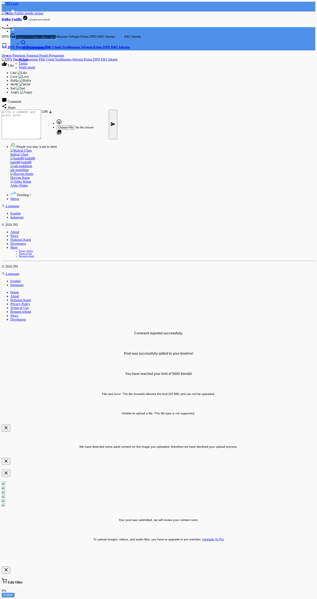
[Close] (6, 428)
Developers (18, 243)
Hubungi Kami (20, 240)
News (14, 236)
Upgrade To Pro (213, 539)
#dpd (119, 36)
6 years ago (19, 28)
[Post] (113, 124)
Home (14, 292)
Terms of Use (25, 253)
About (14, 232)
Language (12, 206)
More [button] (14, 247)
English (15, 213)
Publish (8, 595)
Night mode (27, 67)
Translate (6, 28)
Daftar (23, 63)
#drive (14, 199)
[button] (78, 113)
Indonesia (17, 217)
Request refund (26, 256)
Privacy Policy (26, 251)
